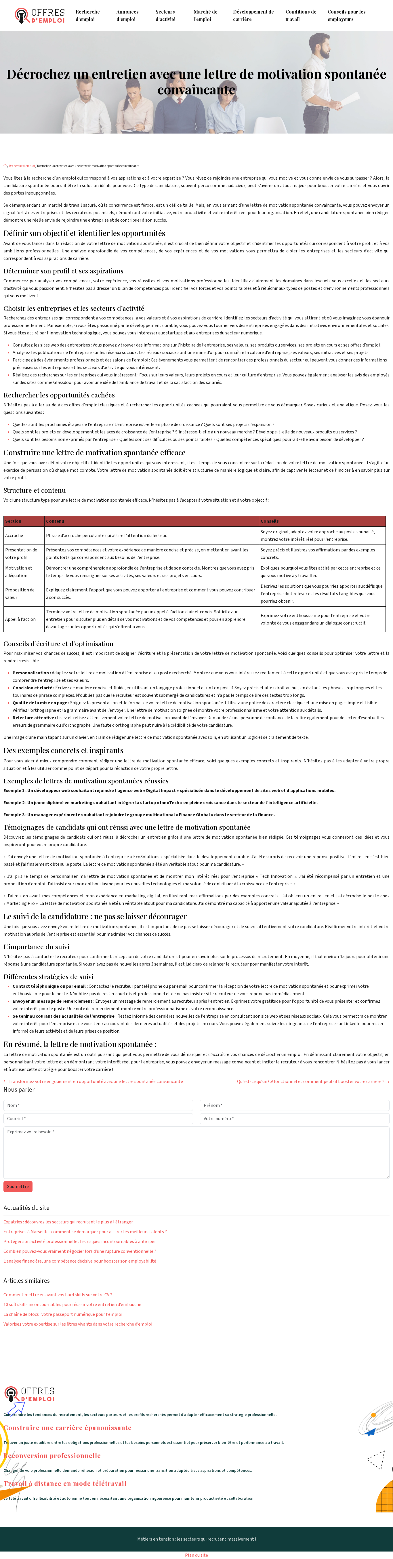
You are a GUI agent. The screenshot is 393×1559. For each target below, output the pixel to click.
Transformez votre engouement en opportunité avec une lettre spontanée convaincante (96, 1081)
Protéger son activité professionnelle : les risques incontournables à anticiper (79, 1241)
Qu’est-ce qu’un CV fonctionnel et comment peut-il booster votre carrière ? (310, 1081)
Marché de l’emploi (206, 15)
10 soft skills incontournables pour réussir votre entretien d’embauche (72, 1304)
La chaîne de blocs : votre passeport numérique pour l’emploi (62, 1314)
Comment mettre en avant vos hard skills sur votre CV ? (57, 1295)
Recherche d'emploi (22, 166)
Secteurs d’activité (165, 15)
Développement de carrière (253, 15)
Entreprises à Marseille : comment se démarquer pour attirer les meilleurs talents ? (85, 1232)
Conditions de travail (301, 15)
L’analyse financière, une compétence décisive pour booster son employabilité (79, 1261)
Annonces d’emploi (128, 15)
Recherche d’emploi (88, 15)
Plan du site (196, 1555)
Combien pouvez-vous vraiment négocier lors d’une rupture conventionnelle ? (79, 1251)
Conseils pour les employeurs (347, 15)
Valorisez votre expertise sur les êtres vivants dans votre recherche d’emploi (77, 1324)
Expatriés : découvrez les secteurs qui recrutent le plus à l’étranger (68, 1222)
